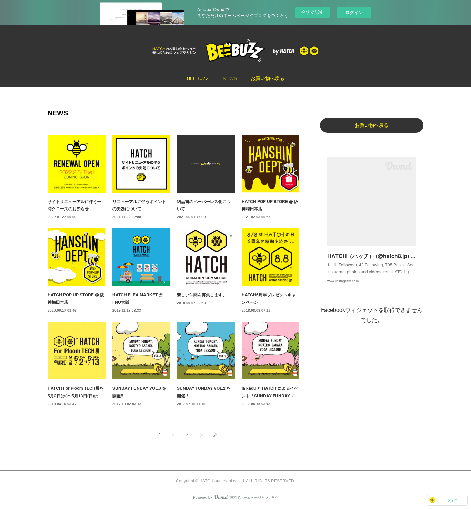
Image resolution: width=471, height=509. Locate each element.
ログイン (354, 12)
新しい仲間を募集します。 (202, 295)
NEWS (230, 78)
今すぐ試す (312, 12)
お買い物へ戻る (267, 78)
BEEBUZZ (198, 78)
